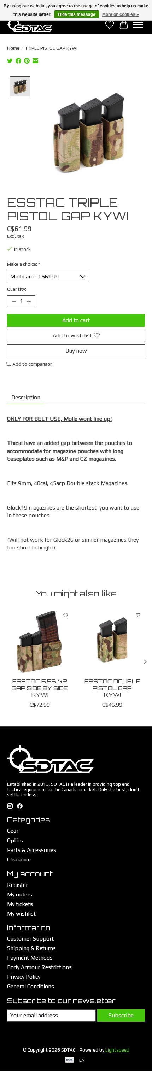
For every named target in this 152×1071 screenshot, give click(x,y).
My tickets (20, 904)
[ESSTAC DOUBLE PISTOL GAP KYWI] (112, 641)
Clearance (19, 859)
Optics (15, 840)
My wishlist (21, 913)
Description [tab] (25, 397)
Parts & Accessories (31, 850)
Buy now (76, 350)
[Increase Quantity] (28, 301)
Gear (12, 831)
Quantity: (16, 289)
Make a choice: (23, 264)
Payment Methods (30, 957)
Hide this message (76, 14)
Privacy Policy (23, 976)
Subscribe (121, 1015)
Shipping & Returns (31, 948)
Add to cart (76, 320)
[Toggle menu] (138, 25)
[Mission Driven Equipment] (29, 24)
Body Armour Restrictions (39, 967)
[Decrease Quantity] (13, 301)
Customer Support (30, 938)
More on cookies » (120, 14)
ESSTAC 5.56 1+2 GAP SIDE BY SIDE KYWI (40, 688)
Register (17, 885)
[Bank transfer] (69, 1060)
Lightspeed (117, 1050)
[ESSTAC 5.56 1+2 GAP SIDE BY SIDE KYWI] (39, 641)
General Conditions (30, 986)
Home (13, 48)
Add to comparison (32, 364)
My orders (19, 894)
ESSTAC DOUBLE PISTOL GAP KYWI (112, 688)
